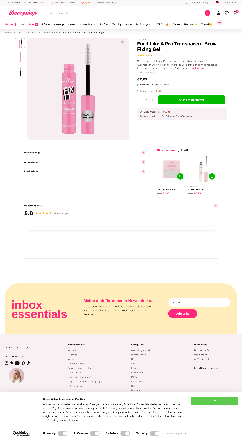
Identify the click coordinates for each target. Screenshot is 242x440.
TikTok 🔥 (163, 24)
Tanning (117, 24)
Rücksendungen (76, 363)
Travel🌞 (206, 24)
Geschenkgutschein (141, 350)
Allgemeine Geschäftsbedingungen (85, 381)
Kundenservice (76, 344)
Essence (32, 32)
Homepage (10, 32)
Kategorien (137, 344)
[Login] (218, 13)
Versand (72, 359)
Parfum (104, 24)
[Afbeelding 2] (20, 57)
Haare (71, 24)
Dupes (176, 24)
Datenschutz (74, 372)
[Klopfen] (28, 363)
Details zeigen (173, 433)
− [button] (141, 100)
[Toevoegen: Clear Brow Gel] (212, 176)
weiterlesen (197, 68)
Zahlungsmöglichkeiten (80, 368)
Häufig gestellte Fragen (79, 377)
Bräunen (135, 390)
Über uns (72, 354)
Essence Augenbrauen (50, 32)
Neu (22, 24)
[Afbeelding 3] (20, 72)
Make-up (59, 24)
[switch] (95, 433)
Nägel (129, 24)
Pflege (46, 24)
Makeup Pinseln (139, 372)
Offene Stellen (75, 386)
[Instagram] (6, 363)
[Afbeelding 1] (20, 43)
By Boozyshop (144, 24)
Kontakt (72, 350)
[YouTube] (17, 363)
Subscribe (183, 313)
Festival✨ (190, 24)
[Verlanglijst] (123, 42)
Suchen (207, 13)
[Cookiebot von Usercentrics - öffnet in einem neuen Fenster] (21, 433)
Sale (133, 363)
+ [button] (152, 100)
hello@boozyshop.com (206, 368)
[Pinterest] (11, 363)
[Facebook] (23, 363)
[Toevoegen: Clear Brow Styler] (180, 176)
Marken (10, 24)
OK (214, 400)
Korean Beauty (87, 24)
